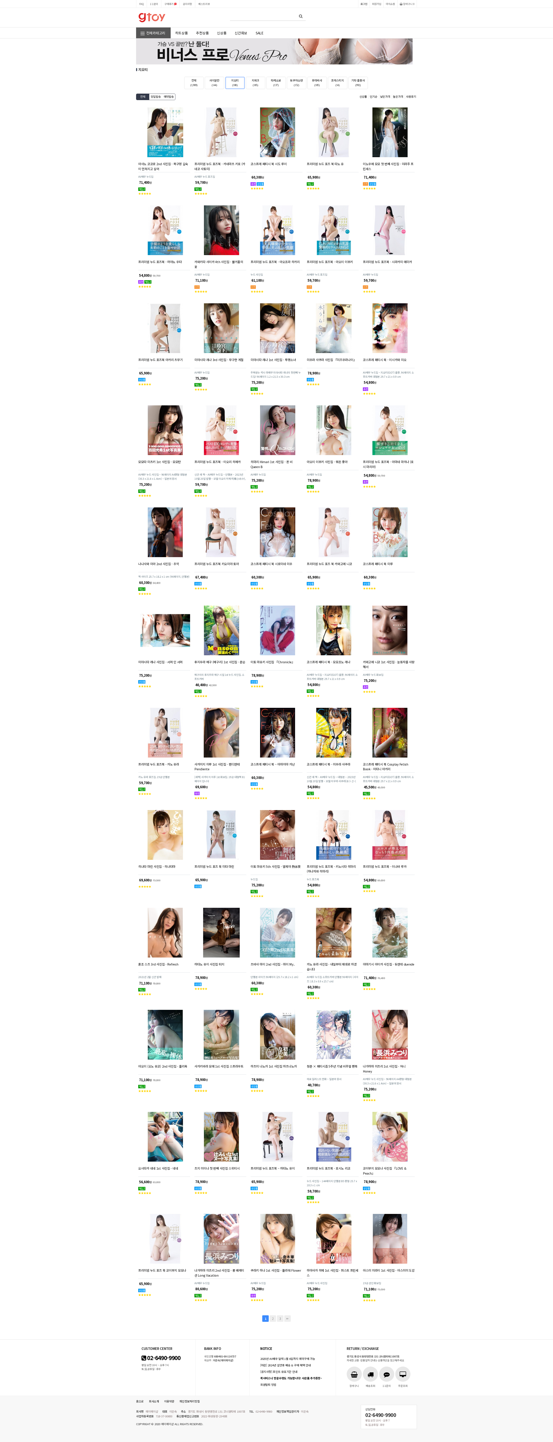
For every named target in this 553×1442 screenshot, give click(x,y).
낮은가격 (385, 96)
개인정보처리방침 (189, 1401)
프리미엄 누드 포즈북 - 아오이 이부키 (330, 261)
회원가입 (376, 4)
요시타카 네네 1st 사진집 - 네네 (158, 1168)
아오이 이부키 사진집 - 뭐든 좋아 (327, 461)
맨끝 (287, 1318)
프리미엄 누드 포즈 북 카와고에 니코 (329, 563)
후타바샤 (317, 82)
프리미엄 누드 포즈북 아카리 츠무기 (160, 359)
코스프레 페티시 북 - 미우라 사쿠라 (328, 764)
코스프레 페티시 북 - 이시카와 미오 (384, 359)
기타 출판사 (358, 82)
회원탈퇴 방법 (268, 1385)
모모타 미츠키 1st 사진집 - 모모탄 (159, 461)
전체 (193, 82)
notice (266, 1348)
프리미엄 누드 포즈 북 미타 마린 (214, 866)
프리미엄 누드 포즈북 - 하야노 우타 (160, 261)
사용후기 (411, 96)
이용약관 (169, 1401)
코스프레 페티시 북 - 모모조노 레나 (328, 662)
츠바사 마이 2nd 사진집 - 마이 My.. (273, 964)
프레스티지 (337, 82)
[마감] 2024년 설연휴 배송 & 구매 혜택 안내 (285, 1365)
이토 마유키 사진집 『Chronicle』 (273, 662)
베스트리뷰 (204, 4)
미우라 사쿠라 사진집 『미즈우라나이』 (331, 359)
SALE (259, 32)
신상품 (221, 32)
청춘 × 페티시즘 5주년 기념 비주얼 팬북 (332, 1066)
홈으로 (140, 1401)
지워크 (255, 82)
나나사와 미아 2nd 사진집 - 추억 (158, 563)
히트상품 (181, 32)
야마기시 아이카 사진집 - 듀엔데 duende (388, 964)
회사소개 (154, 1401)
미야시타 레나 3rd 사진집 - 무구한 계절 (218, 359)
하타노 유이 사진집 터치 (209, 964)
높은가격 (398, 96)
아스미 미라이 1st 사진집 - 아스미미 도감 (389, 1270)
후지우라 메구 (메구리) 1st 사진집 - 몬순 (219, 662)
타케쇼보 (276, 82)
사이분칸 (214, 82)
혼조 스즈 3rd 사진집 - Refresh (158, 964)
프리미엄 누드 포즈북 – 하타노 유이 (273, 1168)
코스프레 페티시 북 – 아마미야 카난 (273, 764)
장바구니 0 (409, 4)
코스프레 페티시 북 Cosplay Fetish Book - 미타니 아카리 (385, 766)
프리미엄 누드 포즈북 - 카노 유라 (158, 764)
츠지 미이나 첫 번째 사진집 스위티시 (217, 1168)
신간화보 (241, 32)
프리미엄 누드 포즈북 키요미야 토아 (216, 563)
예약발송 (169, 96)
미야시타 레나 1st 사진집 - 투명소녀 (273, 359)
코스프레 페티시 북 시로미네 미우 (271, 563)
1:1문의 (154, 4)
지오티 (235, 82)
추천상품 (202, 32)
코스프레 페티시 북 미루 (378, 563)
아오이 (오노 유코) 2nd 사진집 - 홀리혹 (162, 1066)
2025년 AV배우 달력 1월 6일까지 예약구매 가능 (287, 1359)
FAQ (141, 4)
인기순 (373, 96)
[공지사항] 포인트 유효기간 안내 (278, 1372)
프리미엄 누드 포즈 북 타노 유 (325, 163)
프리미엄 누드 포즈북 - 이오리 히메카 (217, 461)
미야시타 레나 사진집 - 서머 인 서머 (160, 662)
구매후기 (169, 4)
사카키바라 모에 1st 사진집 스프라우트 (218, 1066)
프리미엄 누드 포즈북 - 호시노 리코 (328, 1168)
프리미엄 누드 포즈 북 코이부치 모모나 (162, 1270)
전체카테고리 (155, 32)
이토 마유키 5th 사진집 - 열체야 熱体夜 (275, 866)
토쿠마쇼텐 (296, 82)
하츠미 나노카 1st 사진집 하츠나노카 (274, 1066)
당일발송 (156, 96)
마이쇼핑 (390, 4)
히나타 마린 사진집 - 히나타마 (156, 866)
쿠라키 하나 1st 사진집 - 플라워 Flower (276, 1270)
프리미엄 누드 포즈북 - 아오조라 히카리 (275, 261)
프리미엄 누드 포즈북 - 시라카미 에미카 (387, 261)
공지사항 (187, 4)
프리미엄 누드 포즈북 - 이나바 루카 (384, 866)
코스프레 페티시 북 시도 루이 (269, 163)
